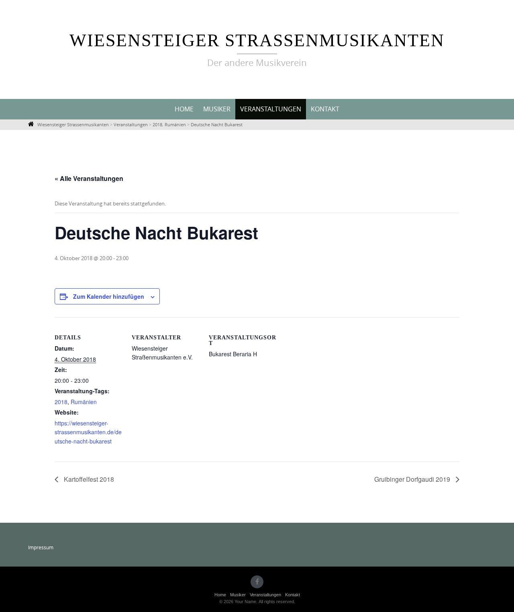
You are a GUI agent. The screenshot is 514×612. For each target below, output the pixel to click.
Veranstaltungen (270, 109)
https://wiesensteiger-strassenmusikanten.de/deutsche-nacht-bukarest (88, 432)
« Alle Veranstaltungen (89, 178)
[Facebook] (257, 581)
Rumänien (84, 402)
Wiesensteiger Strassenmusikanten (257, 40)
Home (184, 109)
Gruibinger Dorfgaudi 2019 (413, 479)
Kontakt (325, 109)
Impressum (40, 547)
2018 (61, 402)
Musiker (216, 109)
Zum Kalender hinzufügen (108, 296)
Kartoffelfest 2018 (88, 479)
